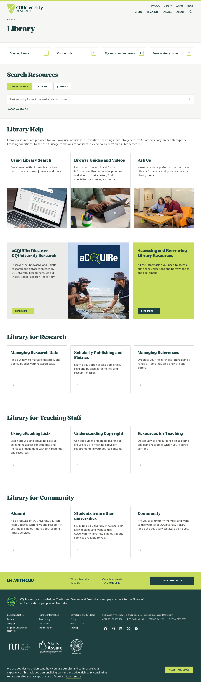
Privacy (10, 619)
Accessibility (44, 619)
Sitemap (74, 627)
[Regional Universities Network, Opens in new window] (19, 647)
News (190, 5)
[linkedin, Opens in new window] (121, 628)
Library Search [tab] (19, 86)
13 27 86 (75, 583)
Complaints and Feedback (82, 614)
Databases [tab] (43, 86)
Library (168, 5)
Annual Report (46, 627)
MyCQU (155, 5)
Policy (73, 619)
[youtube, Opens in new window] (136, 628)
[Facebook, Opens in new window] (105, 628)
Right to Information (49, 614)
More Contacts (169, 580)
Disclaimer (44, 623)
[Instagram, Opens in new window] (113, 628)
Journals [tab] (62, 86)
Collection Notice (15, 614)
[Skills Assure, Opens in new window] (50, 647)
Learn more (73, 676)
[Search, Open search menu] (191, 12)
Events (179, 5)
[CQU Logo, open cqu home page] (25, 9)
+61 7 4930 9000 (111, 583)
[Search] (189, 99)
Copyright (11, 623)
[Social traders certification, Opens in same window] (76, 647)
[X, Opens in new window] (128, 628)
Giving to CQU (77, 623)
